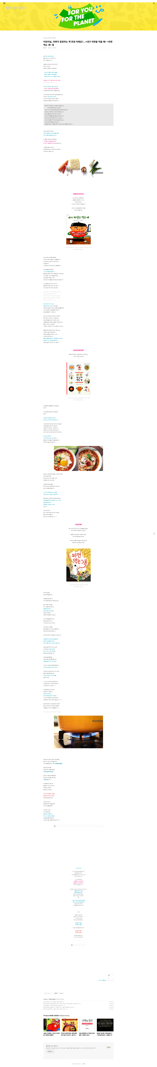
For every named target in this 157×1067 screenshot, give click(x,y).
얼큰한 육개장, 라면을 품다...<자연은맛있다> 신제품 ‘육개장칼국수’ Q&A (58, 1007)
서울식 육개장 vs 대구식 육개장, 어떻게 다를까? (53, 1001)
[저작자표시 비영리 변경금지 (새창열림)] (61, 993)
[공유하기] (48, 993)
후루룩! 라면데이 (52, 999)
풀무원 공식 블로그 (52, 1046)
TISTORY (79, 1063)
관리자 (84, 1063)
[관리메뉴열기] (154, 533)
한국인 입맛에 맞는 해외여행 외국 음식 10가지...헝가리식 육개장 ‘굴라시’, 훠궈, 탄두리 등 (61, 1003)
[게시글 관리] (50, 993)
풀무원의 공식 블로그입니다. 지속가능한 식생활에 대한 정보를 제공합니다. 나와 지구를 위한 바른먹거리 (71, 1048)
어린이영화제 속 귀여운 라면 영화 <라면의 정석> (53, 1005)
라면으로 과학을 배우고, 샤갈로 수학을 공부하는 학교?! (54, 1009)
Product (46, 999)
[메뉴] (4, 3)
